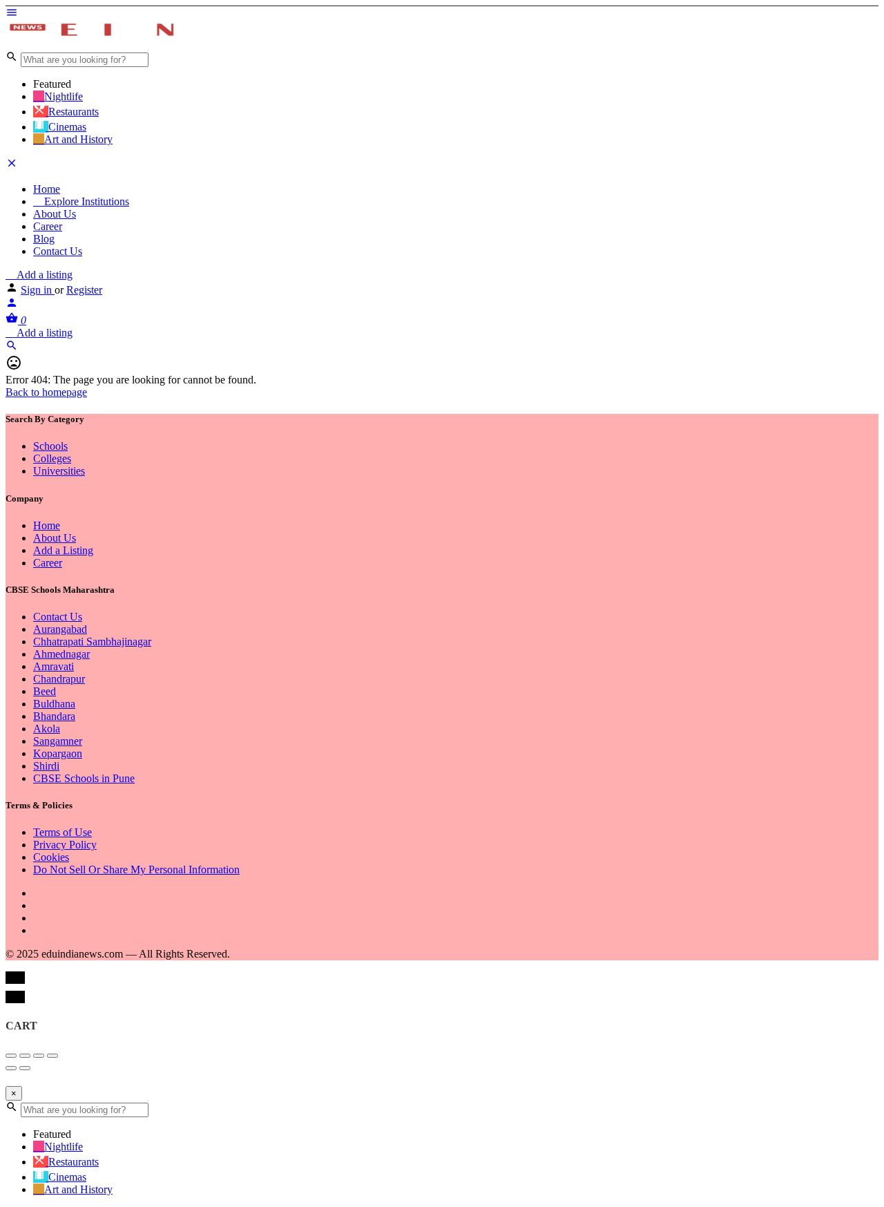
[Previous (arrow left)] (11, 1068)
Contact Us (57, 251)
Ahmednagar (61, 654)
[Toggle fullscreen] (38, 1056)
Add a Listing (63, 550)
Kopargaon (57, 753)
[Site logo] (109, 44)
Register (84, 290)
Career (47, 226)
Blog (44, 239)
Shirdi (46, 766)
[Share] (24, 1056)
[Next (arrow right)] (24, 1068)
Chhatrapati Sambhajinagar (92, 641)
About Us (54, 214)
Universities (59, 471)
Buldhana (54, 704)
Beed (44, 691)
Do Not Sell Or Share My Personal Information (136, 869)
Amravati (53, 666)
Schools (50, 446)
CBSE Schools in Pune (84, 778)
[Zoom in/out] (52, 1056)
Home (46, 189)
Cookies (51, 857)
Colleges (52, 458)
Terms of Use (62, 832)
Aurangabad (60, 629)
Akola (46, 728)
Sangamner (57, 741)
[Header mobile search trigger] (12, 348)
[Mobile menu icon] (442, 13)
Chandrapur (59, 679)
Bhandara (54, 716)
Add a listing (43, 275)
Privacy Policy (65, 844)
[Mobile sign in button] (12, 305)
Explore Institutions (85, 201)
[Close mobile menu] (12, 165)
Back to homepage (46, 392)
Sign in (38, 290)
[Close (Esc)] (11, 1056)
